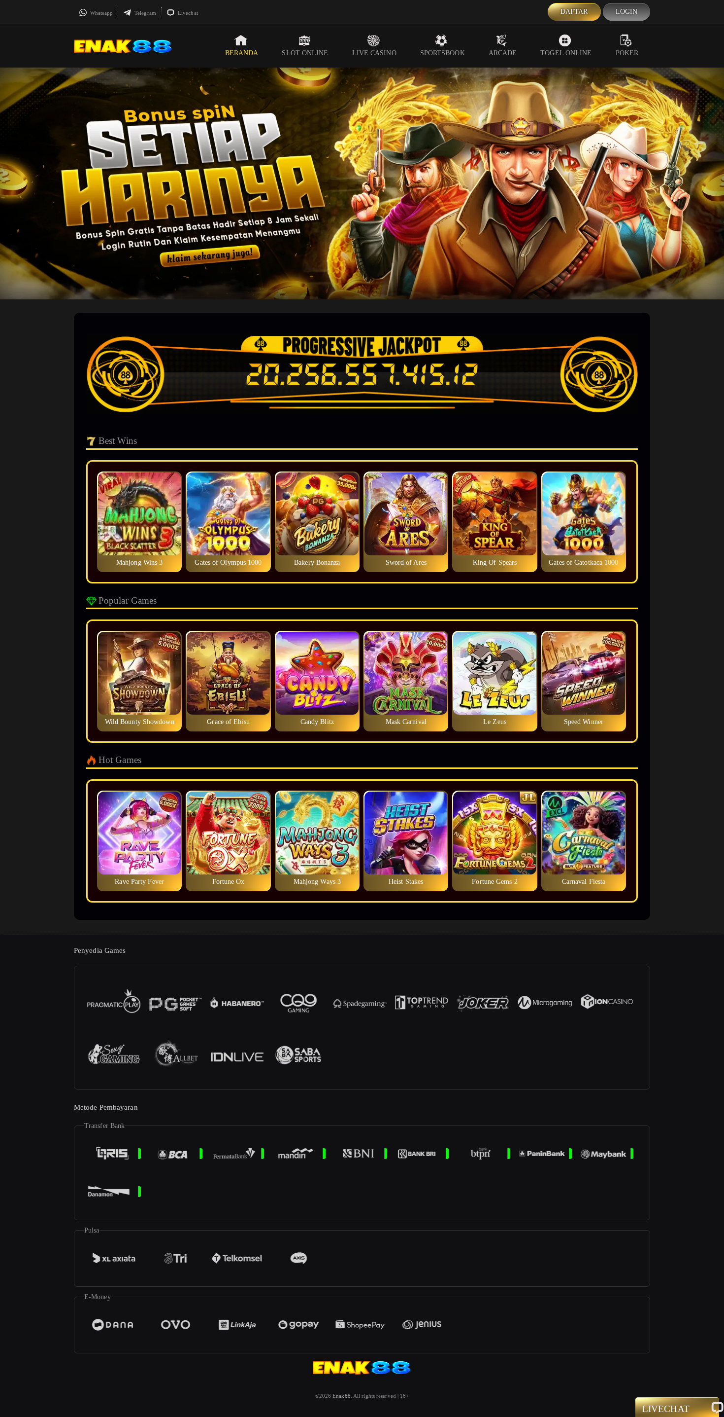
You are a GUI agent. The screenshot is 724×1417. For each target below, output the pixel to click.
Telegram (144, 13)
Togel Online (566, 53)
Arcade (503, 53)
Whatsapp (101, 13)
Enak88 (341, 1396)
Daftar (574, 11)
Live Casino (374, 53)
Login (627, 11)
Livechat (187, 13)
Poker (627, 53)
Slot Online (305, 53)
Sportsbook (442, 53)
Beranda (242, 53)
